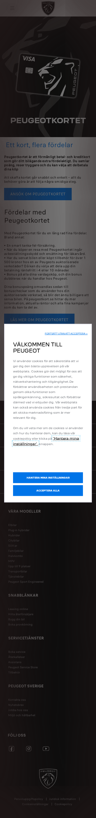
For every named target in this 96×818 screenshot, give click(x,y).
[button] (66, 333)
